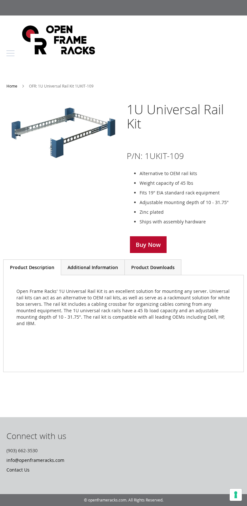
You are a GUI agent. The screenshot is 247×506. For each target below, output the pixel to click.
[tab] (32, 267)
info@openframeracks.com (35, 460)
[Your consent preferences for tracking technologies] (236, 495)
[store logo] (58, 53)
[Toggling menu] (10, 53)
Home (12, 86)
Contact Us (18, 470)
